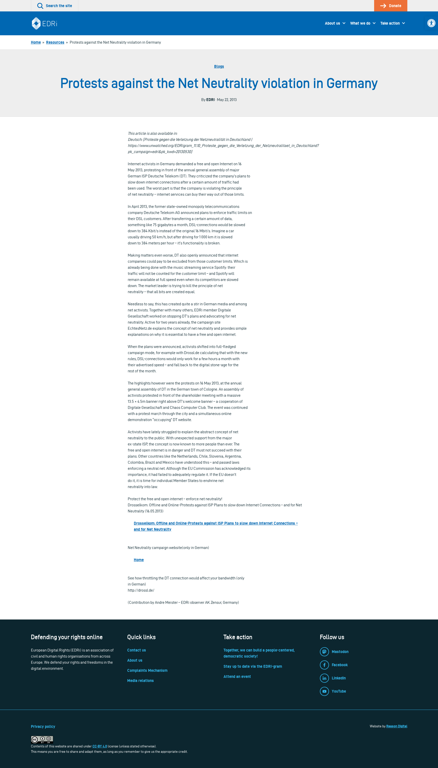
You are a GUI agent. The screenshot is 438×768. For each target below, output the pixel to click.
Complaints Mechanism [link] (147, 670)
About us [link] (332, 23)
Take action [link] (390, 23)
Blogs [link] (219, 66)
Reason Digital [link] (396, 726)
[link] (431, 23)
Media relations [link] (140, 680)
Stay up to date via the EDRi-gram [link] (253, 666)
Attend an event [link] (237, 676)
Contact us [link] (136, 650)
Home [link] (139, 560)
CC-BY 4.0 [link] (100, 746)
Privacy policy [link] (43, 726)
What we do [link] (360, 23)
